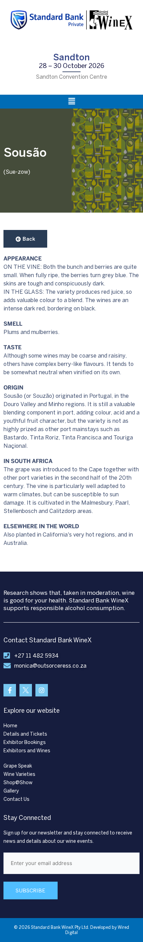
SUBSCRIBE (30, 891)
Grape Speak (17, 766)
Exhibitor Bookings (24, 742)
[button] (71, 101)
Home (10, 726)
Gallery (11, 791)
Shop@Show (18, 783)
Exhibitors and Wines (26, 751)
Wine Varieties (19, 774)
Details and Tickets (25, 734)
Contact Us (16, 799)
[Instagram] (41, 690)
